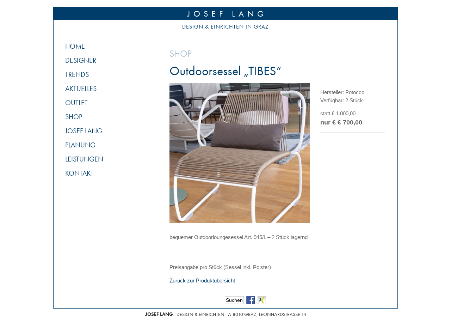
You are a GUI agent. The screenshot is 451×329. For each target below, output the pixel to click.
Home (75, 46)
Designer (80, 60)
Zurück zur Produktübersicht (202, 281)
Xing (262, 300)
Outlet (76, 102)
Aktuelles (81, 88)
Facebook (250, 300)
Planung (80, 145)
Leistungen (84, 159)
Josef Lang (227, 13)
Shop (73, 116)
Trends (77, 74)
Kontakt (79, 173)
